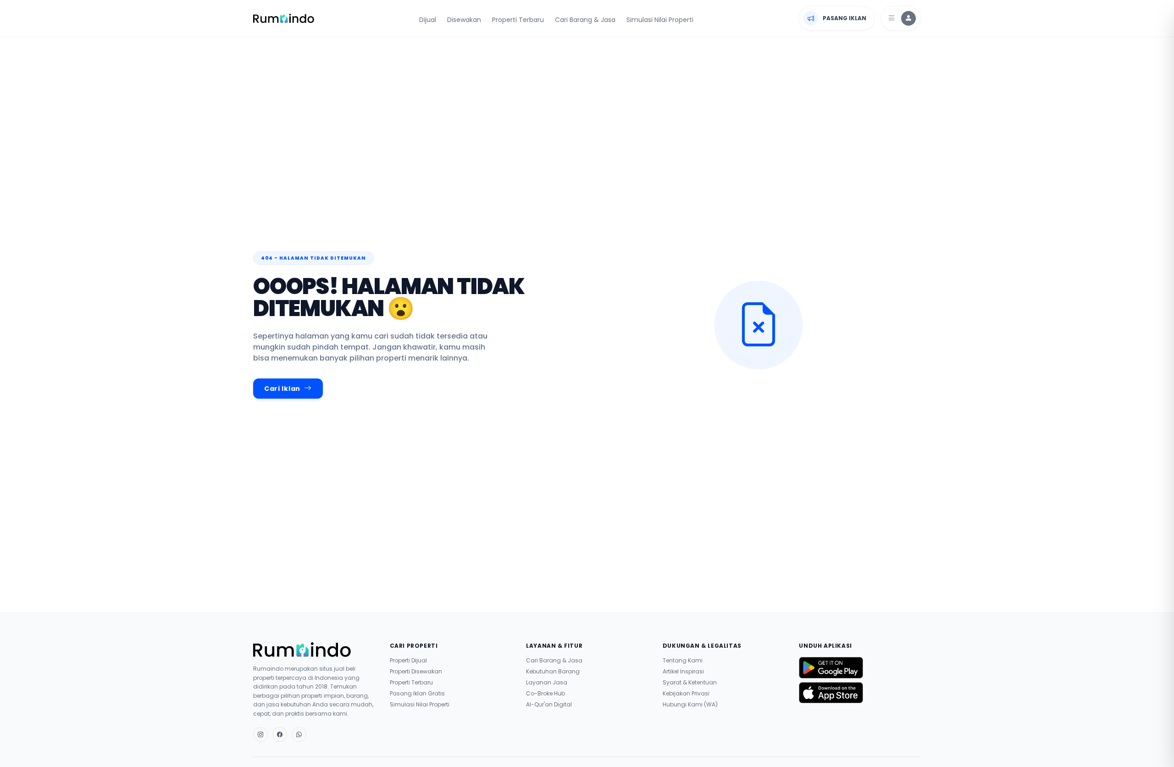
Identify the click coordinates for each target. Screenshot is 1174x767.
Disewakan (464, 19)
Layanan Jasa (546, 682)
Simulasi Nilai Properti (659, 19)
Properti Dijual (408, 660)
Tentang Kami (683, 660)
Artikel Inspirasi (683, 671)
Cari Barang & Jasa (585, 19)
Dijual (427, 19)
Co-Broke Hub (545, 693)
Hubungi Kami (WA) (690, 704)
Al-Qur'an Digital (549, 704)
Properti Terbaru (518, 19)
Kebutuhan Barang (553, 671)
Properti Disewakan (416, 671)
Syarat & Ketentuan (690, 682)
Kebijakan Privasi (686, 693)
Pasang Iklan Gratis (417, 693)
